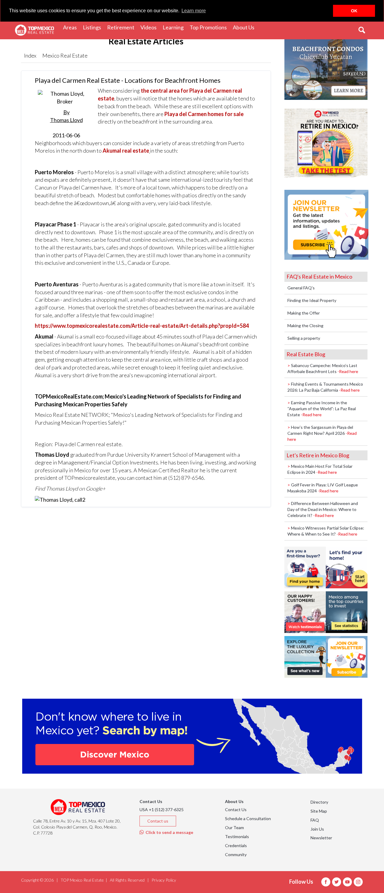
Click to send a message (168, 832)
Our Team (234, 827)
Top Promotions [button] (210, 27)
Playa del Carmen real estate (88, 444)
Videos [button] (150, 27)
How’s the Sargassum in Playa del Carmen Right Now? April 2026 (322, 433)
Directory (319, 802)
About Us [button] (245, 27)
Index (30, 55)
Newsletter (321, 837)
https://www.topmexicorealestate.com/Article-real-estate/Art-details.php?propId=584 (142, 325)
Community (236, 854)
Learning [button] (175, 27)
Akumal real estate (126, 150)
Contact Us (236, 809)
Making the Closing (305, 325)
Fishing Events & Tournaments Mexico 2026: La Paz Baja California (325, 387)
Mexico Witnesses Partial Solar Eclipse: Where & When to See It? (325, 530)
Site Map (318, 811)
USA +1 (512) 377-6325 (162, 809)
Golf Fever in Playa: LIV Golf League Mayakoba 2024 (322, 487)
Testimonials (237, 836)
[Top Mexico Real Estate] (34, 30)
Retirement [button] (122, 27)
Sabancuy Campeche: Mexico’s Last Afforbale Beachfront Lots (322, 368)
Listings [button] (93, 27)
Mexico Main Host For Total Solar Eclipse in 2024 (319, 469)
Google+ (95, 488)
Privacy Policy (164, 880)
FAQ (314, 820)
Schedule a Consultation (248, 818)
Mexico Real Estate (65, 55)
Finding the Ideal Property (311, 300)
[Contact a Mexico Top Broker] (60, 499)
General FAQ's (301, 287)
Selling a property (303, 338)
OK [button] (354, 10)
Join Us (317, 829)
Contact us (157, 820)
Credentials (236, 845)
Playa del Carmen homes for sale (204, 114)
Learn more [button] (194, 10)
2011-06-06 (66, 124)
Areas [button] (71, 27)
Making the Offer (303, 312)
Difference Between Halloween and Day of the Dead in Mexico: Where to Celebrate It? (322, 509)
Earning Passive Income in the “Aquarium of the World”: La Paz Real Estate (321, 408)
